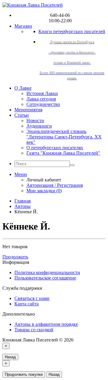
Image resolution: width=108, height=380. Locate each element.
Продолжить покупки (24, 374)
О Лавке (23, 88)
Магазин (23, 26)
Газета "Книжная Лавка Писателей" (63, 153)
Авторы (22, 206)
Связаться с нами (32, 298)
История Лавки (42, 93)
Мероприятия (28, 109)
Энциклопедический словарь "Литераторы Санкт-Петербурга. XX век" (64, 137)
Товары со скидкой (33, 329)
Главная (22, 200)
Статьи (21, 115)
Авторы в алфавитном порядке (46, 324)
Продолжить (15, 256)
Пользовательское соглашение (45, 277)
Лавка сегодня (41, 98)
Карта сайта (26, 303)
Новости (35, 120)
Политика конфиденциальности (47, 272)
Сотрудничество (43, 104)
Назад (10, 357)
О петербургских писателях (54, 147)
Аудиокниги (39, 125)
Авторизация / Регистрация (54, 185)
